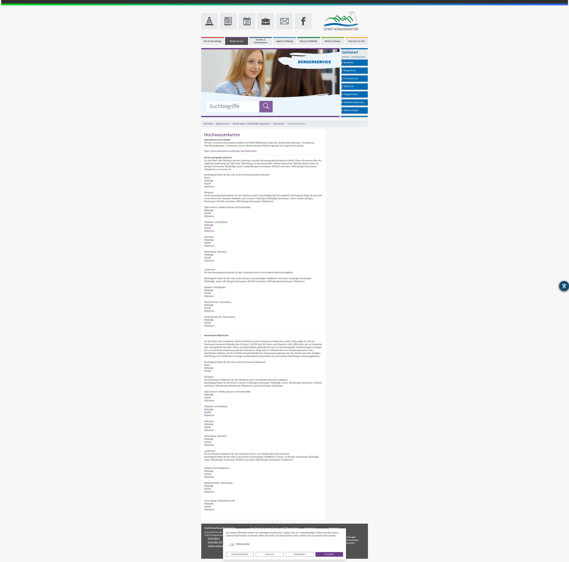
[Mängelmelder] (209, 21)
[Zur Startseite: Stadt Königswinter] (341, 21)
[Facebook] (303, 21)
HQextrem (209, 187)
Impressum (269, 554)
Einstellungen (299, 554)
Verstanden (329, 554)
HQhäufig (208, 181)
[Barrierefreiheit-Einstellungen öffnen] (564, 286)
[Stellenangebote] (265, 21)
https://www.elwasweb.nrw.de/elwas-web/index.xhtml (230, 151)
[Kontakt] (284, 21)
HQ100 (207, 184)
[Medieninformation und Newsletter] (228, 21)
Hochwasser (278, 124)
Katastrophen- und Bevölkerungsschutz (251, 124)
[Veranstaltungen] (247, 21)
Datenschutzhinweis (239, 554)
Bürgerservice (223, 124)
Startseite (208, 124)
